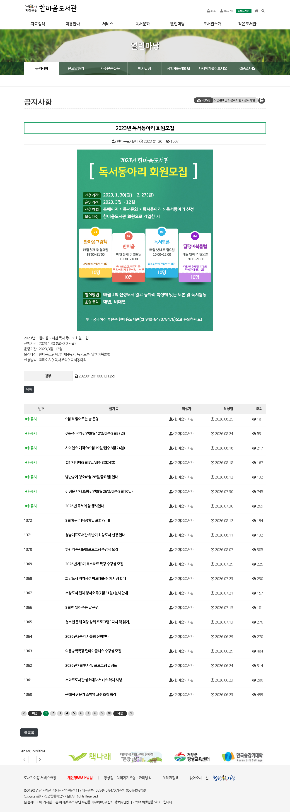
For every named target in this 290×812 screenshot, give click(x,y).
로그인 (213, 11)
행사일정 (144, 68)
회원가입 (227, 11)
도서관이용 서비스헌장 (40, 778)
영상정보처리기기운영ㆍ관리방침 (127, 778)
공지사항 (41, 68)
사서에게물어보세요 (212, 68)
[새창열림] (90, 757)
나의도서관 (243, 11)
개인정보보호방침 (80, 778)
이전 (34, 713)
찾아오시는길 (198, 778)
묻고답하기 (76, 68)
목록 (29, 389)
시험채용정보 (177, 68)
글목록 (29, 732)
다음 (120, 713)
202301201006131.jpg (96, 376)
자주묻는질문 (110, 68)
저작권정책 (170, 778)
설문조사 (245, 68)
